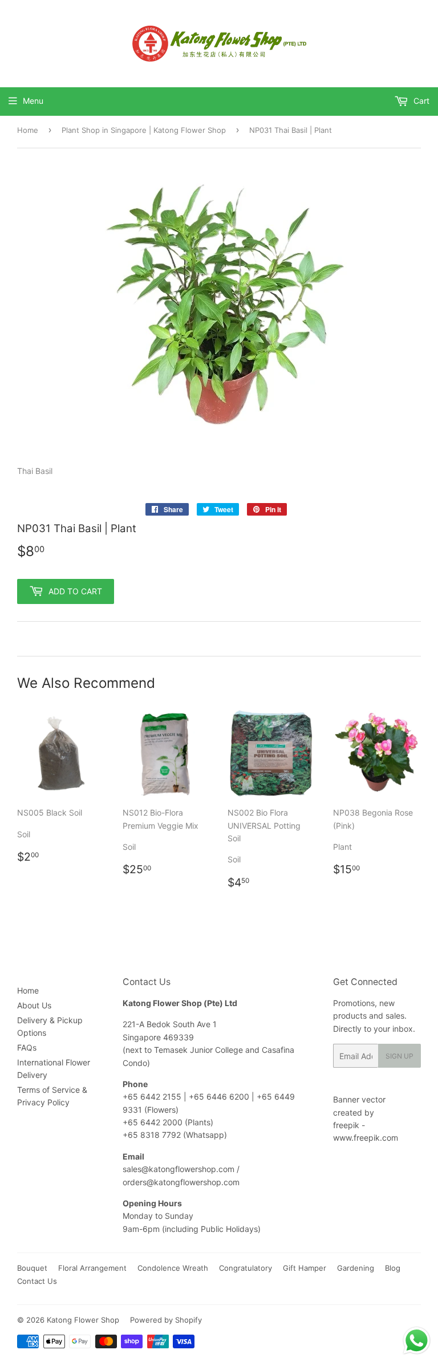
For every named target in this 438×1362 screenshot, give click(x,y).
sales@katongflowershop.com (178, 1169)
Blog (392, 1267)
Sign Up (399, 1056)
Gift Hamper (304, 1267)
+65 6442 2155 (153, 1096)
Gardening (355, 1267)
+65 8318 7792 (152, 1135)
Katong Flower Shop (83, 1319)
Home (27, 130)
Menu (33, 101)
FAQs (26, 1047)
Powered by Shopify (166, 1319)
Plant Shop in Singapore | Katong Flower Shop (144, 130)
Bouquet (32, 1267)
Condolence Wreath (172, 1267)
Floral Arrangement (92, 1267)
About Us (34, 1005)
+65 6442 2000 (152, 1122)
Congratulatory (245, 1267)
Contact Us (37, 1281)
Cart (420, 101)
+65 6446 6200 (220, 1096)
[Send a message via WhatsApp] (416, 1340)
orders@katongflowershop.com (181, 1182)
